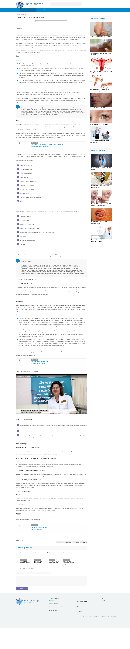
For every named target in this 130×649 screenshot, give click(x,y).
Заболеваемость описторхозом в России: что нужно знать (68, 563)
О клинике (28, 10)
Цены (69, 10)
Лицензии (85, 616)
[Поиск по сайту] (80, 4)
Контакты (106, 10)
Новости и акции (87, 10)
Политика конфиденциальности (108, 616)
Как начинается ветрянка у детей (99, 124)
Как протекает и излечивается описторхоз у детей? (39, 563)
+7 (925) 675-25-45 (54, 599)
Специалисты (80, 603)
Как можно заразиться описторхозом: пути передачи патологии (54, 563)
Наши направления (50, 10)
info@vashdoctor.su (53, 603)
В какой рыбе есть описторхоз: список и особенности (25, 563)
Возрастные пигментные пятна (98, 107)
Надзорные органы (94, 616)
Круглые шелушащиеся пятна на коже (100, 36)
